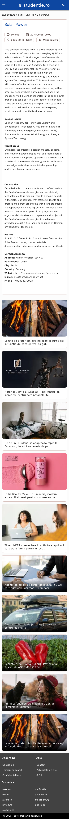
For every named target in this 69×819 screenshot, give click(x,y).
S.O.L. (39, 775)
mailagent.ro (42, 799)
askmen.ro (8, 789)
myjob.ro (7, 804)
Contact (40, 764)
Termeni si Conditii (12, 770)
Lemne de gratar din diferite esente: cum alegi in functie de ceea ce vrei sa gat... (34, 342)
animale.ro (41, 794)
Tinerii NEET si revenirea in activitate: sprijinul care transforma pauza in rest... (34, 547)
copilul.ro (40, 804)
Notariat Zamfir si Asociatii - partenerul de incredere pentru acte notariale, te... (32, 393)
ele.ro (5, 794)
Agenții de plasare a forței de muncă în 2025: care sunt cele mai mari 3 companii (33, 586)
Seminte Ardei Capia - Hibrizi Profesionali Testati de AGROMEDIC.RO (31, 665)
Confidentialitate (11, 775)
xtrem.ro (7, 799)
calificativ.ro (42, 789)
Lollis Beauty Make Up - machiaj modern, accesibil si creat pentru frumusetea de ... (31, 495)
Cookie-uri (8, 764)
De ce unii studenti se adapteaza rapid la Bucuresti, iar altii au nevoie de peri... (31, 444)
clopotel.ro (8, 810)
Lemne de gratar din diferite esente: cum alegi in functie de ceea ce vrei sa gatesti (34, 745)
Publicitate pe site (46, 770)
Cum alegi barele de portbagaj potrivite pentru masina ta (30, 626)
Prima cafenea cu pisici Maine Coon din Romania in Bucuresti (30, 705)
